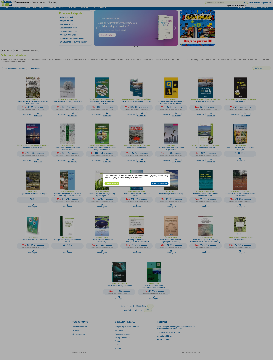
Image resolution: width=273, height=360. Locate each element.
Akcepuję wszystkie (159, 183)
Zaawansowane (112, 183)
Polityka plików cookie (134, 178)
